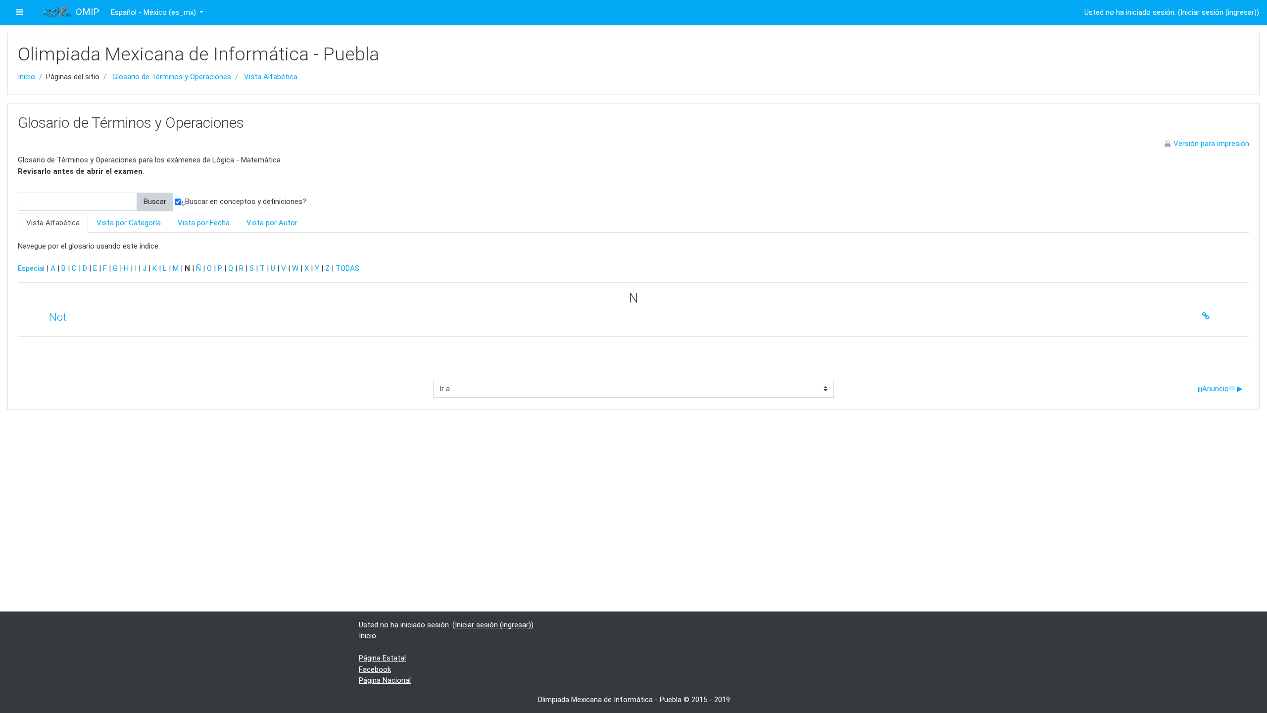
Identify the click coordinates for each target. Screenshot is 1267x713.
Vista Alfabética (270, 76)
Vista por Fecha (204, 222)
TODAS (347, 268)
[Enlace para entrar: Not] (1208, 316)
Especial (31, 268)
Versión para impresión (1211, 143)
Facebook (375, 669)
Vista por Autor (271, 222)
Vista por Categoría (129, 222)
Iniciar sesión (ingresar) (1218, 12)
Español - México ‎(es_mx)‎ (154, 12)
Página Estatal (382, 658)
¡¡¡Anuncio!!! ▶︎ (1220, 388)
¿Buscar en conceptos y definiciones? (243, 201)
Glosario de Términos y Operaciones (171, 76)
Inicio (26, 76)
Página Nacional (385, 680)
